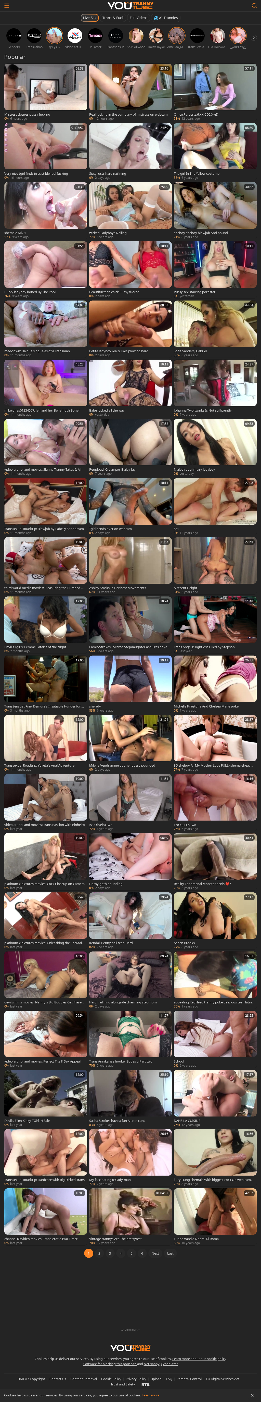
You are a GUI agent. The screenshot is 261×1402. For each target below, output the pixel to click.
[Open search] (254, 5)
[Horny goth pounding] (130, 861)
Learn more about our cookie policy (199, 1358)
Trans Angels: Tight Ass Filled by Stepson (204, 647)
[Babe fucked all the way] (130, 388)
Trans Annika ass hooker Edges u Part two (120, 1061)
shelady (95, 706)
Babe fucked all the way (107, 410)
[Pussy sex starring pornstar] (215, 269)
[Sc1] (215, 506)
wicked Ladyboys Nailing (108, 233)
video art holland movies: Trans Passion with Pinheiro (44, 825)
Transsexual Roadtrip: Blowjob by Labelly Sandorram (44, 529)
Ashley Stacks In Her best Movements (117, 588)
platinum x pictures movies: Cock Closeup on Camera (44, 884)
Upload (156, 1379)
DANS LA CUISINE (187, 1121)
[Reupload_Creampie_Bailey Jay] (130, 447)
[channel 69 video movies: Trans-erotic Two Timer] (45, 1216)
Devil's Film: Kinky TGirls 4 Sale (27, 1121)
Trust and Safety (123, 1384)
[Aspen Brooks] (215, 920)
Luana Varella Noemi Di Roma (196, 1239)
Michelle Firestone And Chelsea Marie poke (206, 706)
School (179, 1061)
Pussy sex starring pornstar (194, 292)
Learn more (150, 1395)
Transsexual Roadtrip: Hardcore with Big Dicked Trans (44, 1180)
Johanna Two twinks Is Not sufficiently (203, 410)
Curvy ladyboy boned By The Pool (30, 292)
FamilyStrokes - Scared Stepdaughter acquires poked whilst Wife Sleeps (129, 647)
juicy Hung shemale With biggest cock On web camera (214, 1180)
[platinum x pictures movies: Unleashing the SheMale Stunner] (45, 920)
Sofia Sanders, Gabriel (190, 351)
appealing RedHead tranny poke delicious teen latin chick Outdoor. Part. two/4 (214, 1002)
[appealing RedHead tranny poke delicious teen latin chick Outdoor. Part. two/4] (215, 980)
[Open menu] (6, 5)
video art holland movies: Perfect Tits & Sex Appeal (42, 1061)
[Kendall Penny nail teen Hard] (130, 920)
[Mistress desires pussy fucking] (45, 92)
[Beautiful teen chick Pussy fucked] (130, 269)
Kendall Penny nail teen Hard (111, 943)
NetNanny (151, 1364)
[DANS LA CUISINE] (215, 1098)
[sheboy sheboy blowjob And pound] (215, 210)
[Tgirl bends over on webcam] (130, 506)
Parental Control (189, 1379)
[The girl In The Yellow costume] (215, 151)
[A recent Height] (215, 565)
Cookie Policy (111, 1379)
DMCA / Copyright (31, 1379)
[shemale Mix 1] (45, 210)
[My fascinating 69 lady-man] (130, 1157)
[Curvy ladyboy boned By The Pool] (45, 269)
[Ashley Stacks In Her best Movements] (130, 565)
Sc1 (176, 529)
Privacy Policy (136, 1379)
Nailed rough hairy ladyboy (194, 469)
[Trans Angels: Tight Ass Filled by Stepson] (215, 625)
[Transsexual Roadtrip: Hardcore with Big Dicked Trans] (45, 1157)
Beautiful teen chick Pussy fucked (114, 292)
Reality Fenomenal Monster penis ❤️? (202, 884)
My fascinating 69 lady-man (110, 1180)
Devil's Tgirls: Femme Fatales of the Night (35, 647)
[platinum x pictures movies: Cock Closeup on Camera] (45, 861)
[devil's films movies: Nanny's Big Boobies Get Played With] (45, 980)
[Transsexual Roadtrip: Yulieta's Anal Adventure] (45, 743)
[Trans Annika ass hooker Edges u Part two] (130, 1039)
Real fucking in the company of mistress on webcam (128, 114)
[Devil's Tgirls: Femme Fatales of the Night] (45, 625)
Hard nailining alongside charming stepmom (123, 1002)
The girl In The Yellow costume (196, 173)
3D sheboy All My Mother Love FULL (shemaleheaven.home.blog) (213, 765)
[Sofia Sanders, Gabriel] (215, 329)
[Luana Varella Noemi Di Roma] (215, 1216)
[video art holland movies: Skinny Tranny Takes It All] (45, 447)
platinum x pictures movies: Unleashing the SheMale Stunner (44, 943)
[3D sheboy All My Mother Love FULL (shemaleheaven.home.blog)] (215, 743)
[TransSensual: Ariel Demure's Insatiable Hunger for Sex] (45, 684)
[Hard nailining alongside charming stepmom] (130, 980)
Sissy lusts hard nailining (107, 173)
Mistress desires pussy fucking (27, 114)
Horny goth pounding (106, 884)
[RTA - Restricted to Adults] (145, 1384)
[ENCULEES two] (215, 802)
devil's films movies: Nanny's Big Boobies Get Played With (44, 1002)
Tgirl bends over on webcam (110, 529)
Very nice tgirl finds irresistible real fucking (36, 173)
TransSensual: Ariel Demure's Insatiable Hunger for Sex (44, 706)
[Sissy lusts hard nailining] (130, 151)
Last (170, 1253)
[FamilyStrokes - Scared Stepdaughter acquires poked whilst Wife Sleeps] (130, 625)
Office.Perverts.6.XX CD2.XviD (196, 114)
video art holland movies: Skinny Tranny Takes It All (42, 469)
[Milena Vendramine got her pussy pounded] (130, 743)
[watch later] (10, 70)
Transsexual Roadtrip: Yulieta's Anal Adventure (39, 765)
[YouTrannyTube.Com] (130, 5)
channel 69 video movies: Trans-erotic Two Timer (40, 1239)
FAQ (169, 1379)
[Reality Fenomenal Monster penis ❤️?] (215, 861)
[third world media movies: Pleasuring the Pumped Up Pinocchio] (45, 565)
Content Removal (83, 1379)
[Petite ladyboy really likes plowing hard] (130, 329)
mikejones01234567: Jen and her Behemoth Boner (42, 410)
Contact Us (57, 1379)
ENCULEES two (185, 825)
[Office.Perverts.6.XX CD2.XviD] (215, 92)
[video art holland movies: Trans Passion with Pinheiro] (45, 802)
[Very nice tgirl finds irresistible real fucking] (45, 151)
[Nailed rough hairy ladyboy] (215, 447)
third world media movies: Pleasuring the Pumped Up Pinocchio (43, 588)
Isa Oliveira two (100, 825)
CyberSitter (169, 1364)
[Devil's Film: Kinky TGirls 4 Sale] (45, 1098)
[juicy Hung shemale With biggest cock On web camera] (215, 1157)
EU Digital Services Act (222, 1379)
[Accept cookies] (252, 1395)
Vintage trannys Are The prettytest (115, 1239)
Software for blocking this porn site (110, 1364)
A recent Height (185, 588)
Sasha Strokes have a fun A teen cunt (117, 1121)
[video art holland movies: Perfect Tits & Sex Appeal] (45, 1039)
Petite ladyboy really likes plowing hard (118, 351)
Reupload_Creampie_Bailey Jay (112, 469)
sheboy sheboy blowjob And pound (201, 233)
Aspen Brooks (184, 943)
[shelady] (130, 684)
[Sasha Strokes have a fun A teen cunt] (130, 1098)
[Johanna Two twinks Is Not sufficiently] (215, 388)
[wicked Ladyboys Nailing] (130, 210)
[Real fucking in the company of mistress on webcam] (130, 92)
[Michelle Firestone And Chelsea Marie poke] (215, 684)
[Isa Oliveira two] (130, 802)
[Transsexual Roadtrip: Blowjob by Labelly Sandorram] (45, 506)
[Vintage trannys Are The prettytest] (130, 1216)
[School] (215, 1039)
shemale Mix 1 (15, 233)
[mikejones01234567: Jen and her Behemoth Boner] (45, 388)
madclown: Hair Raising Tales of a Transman (37, 351)
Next (155, 1253)
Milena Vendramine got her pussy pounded (122, 765)
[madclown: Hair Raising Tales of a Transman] (45, 329)
